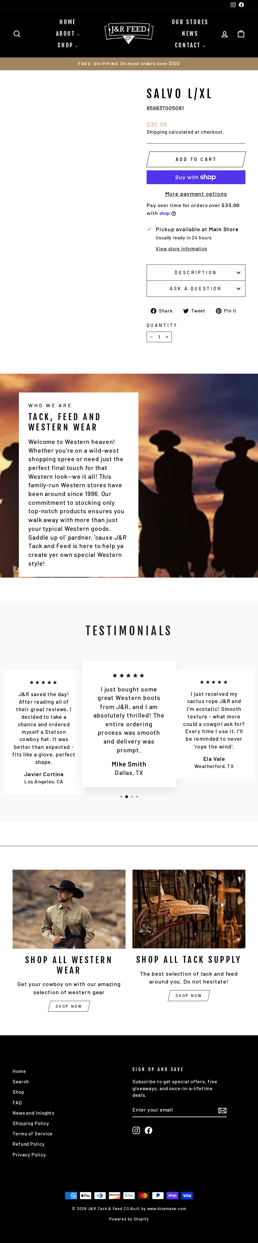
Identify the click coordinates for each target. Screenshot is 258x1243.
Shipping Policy (31, 1123)
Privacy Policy (29, 1154)
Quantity (162, 325)
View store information (181, 248)
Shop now (69, 1006)
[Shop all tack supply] (188, 909)
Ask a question (196, 288)
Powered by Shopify (129, 1218)
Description (196, 272)
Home (19, 1071)
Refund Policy (29, 1144)
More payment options (196, 193)
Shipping (157, 132)
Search (21, 1081)
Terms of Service (33, 1133)
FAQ (17, 1102)
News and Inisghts (33, 1113)
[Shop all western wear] (69, 909)
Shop (19, 1092)
